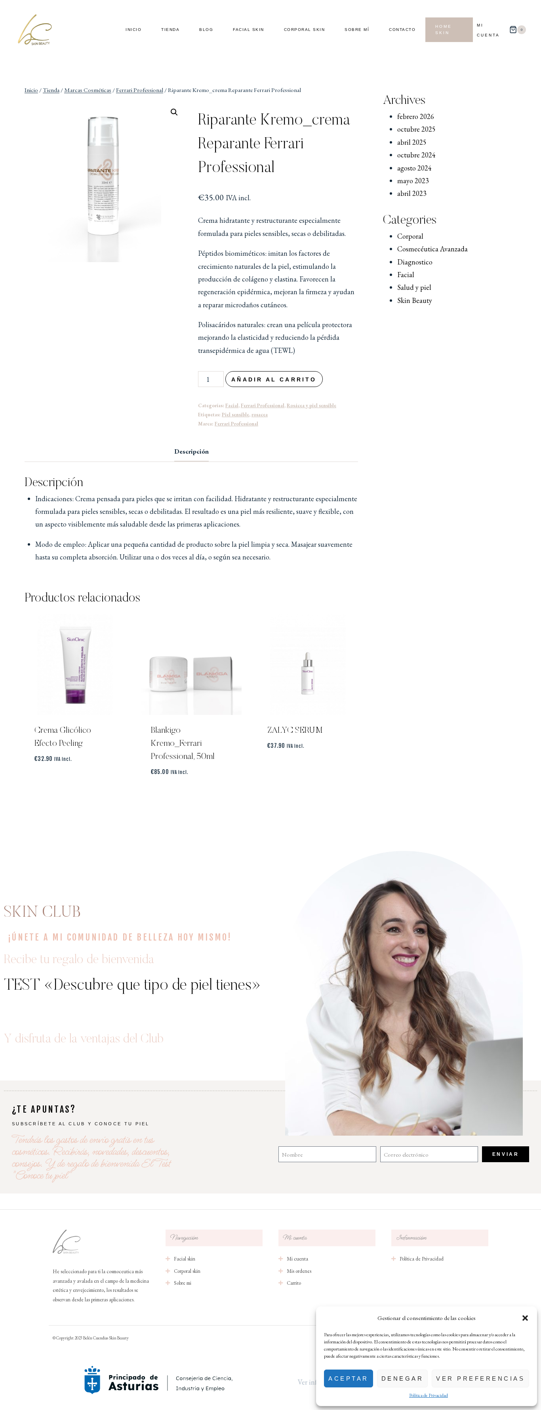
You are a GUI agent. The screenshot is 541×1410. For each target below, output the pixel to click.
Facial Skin (248, 29)
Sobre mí (357, 29)
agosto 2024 (414, 167)
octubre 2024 (416, 154)
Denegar (402, 1378)
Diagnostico (414, 261)
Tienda (170, 29)
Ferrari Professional (262, 405)
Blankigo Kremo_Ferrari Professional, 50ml (183, 743)
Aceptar (348, 1378)
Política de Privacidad (428, 1395)
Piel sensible (235, 414)
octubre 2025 (416, 129)
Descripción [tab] (191, 451)
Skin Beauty (414, 300)
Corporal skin (304, 29)
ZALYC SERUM (294, 730)
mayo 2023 (413, 180)
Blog (206, 29)
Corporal (410, 236)
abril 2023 (412, 193)
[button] (525, 1318)
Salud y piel (414, 287)
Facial (231, 405)
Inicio (133, 29)
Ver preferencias (480, 1378)
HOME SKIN (443, 29)
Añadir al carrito (273, 379)
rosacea (259, 414)
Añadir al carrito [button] (75, 782)
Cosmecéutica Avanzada (432, 248)
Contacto (402, 29)
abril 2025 (412, 142)
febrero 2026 (415, 116)
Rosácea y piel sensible (311, 405)
